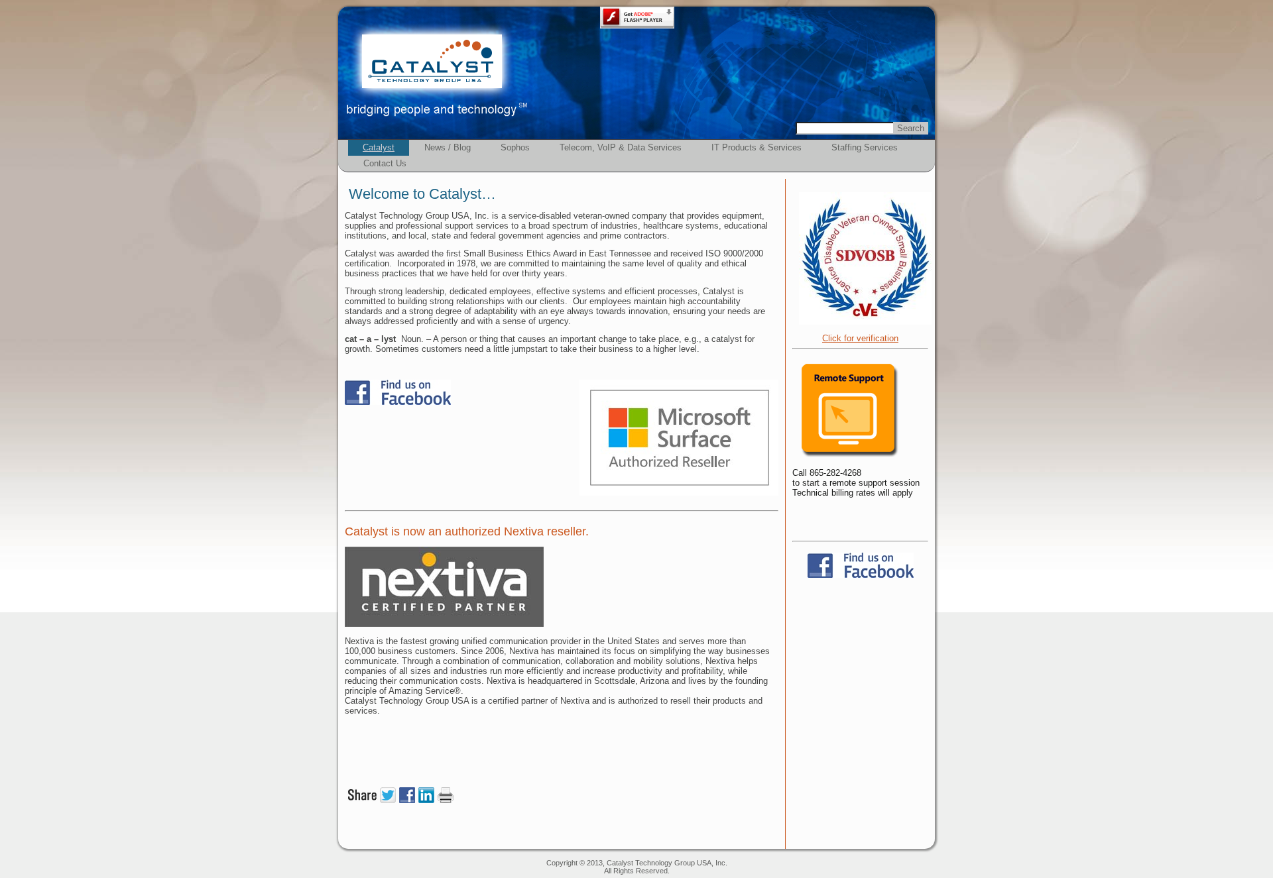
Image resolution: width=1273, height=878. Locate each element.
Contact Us (384, 163)
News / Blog (447, 147)
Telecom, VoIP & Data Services (621, 147)
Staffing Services (864, 147)
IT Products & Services (756, 147)
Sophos (515, 147)
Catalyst (378, 147)
